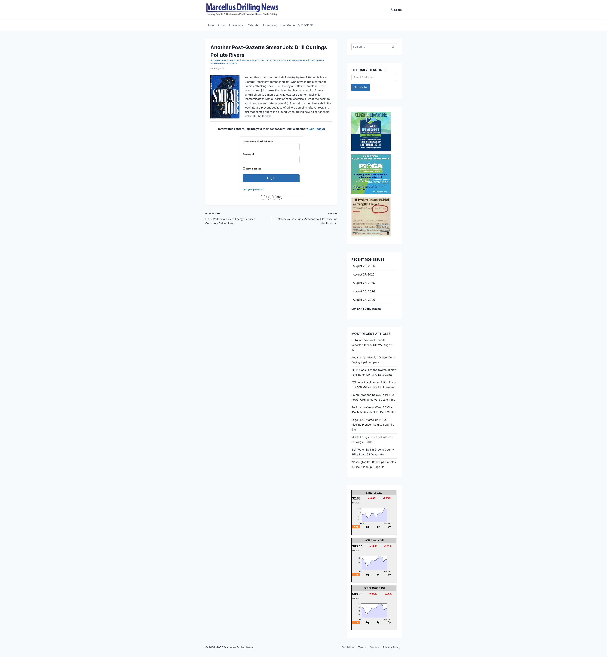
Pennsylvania (300, 60)
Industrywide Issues (278, 60)
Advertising (270, 25)
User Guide (287, 25)
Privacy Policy (391, 647)
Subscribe (360, 87)
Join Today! (316, 128)
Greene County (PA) (253, 60)
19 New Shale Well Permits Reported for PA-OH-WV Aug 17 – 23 (372, 345)
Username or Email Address (258, 141)
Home (211, 25)
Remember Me (253, 168)
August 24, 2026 (364, 299)
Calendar (253, 25)
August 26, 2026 (364, 283)
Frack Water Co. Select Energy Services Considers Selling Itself (230, 218)
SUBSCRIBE (305, 25)
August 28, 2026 (364, 266)
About (222, 25)
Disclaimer (348, 647)
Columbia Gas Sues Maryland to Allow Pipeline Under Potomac (307, 218)
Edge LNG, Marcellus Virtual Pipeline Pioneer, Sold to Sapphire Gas (372, 424)
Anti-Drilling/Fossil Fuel (225, 60)
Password (248, 154)
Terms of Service (368, 647)
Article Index (237, 25)
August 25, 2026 (364, 291)
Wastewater (317, 60)
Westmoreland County (223, 63)
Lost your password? (253, 189)
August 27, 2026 (363, 274)
